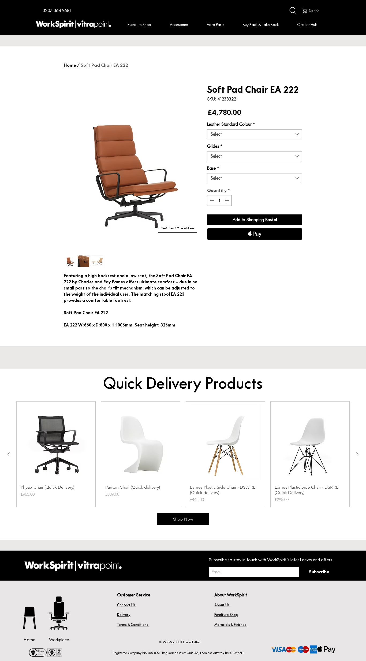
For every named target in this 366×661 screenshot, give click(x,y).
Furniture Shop (226, 614)
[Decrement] (211, 200)
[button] (57, 10)
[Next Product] (357, 454)
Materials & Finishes (230, 624)
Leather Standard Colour (231, 124)
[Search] (293, 11)
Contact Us (126, 605)
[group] (183, 454)
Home (70, 65)
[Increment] (227, 200)
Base (213, 168)
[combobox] (254, 134)
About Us (221, 605)
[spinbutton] (219, 200)
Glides (214, 146)
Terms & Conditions (133, 624)
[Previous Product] (8, 454)
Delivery (123, 614)
